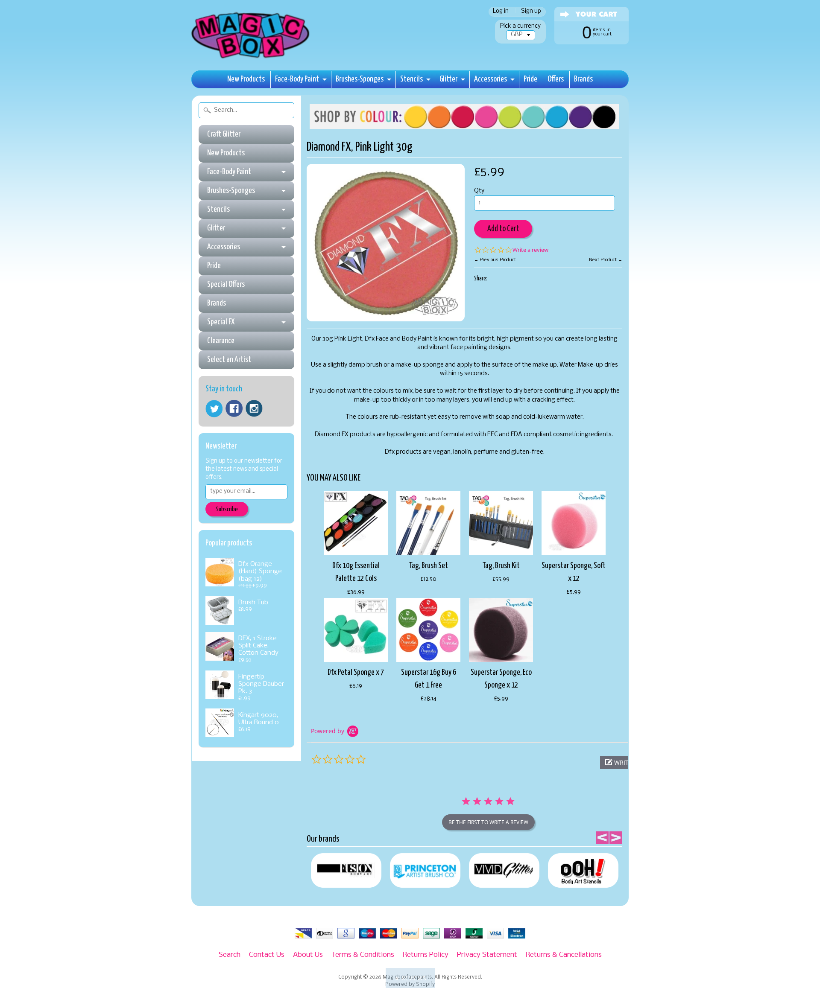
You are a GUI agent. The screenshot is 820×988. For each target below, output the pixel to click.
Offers (556, 79)
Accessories (490, 79)
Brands (583, 79)
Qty (479, 191)
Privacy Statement (487, 955)
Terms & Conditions (362, 955)
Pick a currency (520, 26)
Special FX (220, 322)
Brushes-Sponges (360, 79)
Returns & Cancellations (564, 955)
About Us (308, 955)
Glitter (448, 79)
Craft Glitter (223, 134)
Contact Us (266, 955)
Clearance (220, 341)
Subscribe (227, 509)
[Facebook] (234, 408)
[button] (410, 978)
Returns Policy (425, 955)
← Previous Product (495, 259)
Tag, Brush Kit (501, 566)
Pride (530, 79)
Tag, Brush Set (428, 566)
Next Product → (605, 259)
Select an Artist (229, 360)
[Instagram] (254, 408)
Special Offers (226, 284)
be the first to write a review (488, 822)
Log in (501, 12)
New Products (246, 79)
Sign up (531, 12)
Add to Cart (503, 229)
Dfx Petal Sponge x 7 (356, 672)
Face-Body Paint (297, 79)
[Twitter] (214, 408)
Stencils (411, 79)
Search (229, 955)
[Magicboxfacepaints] (251, 58)
